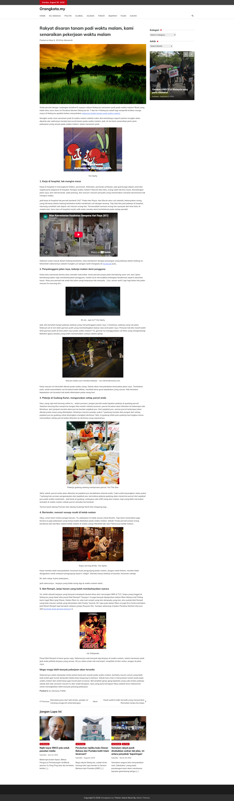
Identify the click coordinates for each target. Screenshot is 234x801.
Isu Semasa (55, 16)
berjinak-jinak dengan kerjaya (57, 609)
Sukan (133, 16)
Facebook (106, 263)
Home (42, 16)
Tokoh (101, 16)
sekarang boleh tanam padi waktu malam (101, 113)
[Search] (192, 16)
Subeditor (43, 755)
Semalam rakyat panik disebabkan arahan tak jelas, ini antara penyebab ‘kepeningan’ (127, 750)
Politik (68, 16)
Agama (90, 16)
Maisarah (68, 40)
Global (79, 16)
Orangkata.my (52, 8)
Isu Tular (126, 744)
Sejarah (112, 16)
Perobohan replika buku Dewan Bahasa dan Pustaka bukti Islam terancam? (92, 750)
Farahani (155, 96)
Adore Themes (143, 797)
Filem (123, 16)
